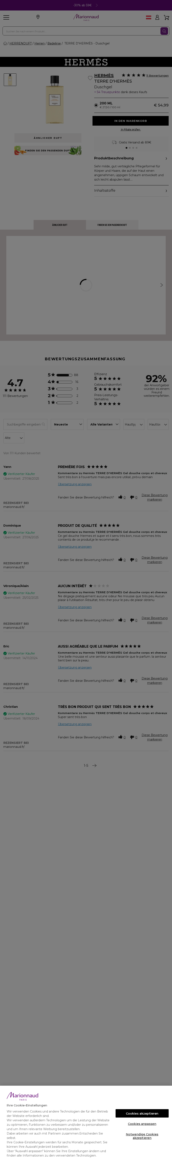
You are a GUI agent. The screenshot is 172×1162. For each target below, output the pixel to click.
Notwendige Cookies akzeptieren (142, 1135)
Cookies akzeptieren (142, 1113)
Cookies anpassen (142, 1124)
